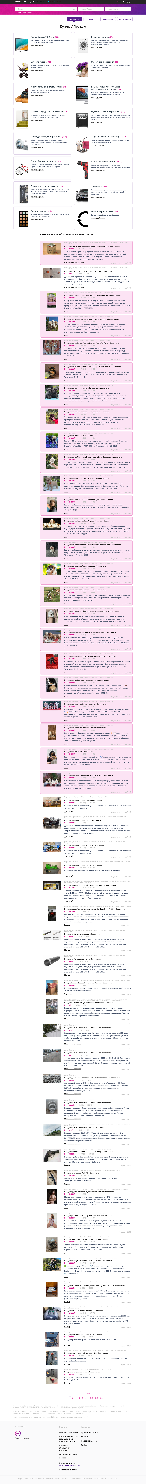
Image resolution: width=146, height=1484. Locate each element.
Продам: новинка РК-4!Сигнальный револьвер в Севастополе (88, 1151)
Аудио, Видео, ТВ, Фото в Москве (89, 1236)
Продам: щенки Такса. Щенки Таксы (78, 752)
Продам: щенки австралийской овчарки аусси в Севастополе (88, 775)
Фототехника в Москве (106, 1236)
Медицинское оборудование (52, 142)
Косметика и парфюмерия (40, 216)
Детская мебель (36, 67)
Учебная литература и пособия (47, 90)
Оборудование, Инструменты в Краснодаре (94, 816)
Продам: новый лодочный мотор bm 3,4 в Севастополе (86, 1353)
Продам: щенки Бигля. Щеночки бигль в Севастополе (85, 590)
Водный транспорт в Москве (101, 1350)
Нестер (67, 1302)
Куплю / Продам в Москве (71, 292)
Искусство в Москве (101, 1189)
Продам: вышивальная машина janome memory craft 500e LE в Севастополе (94, 1286)
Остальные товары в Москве (103, 1149)
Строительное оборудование (102, 167)
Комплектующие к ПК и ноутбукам (111, 92)
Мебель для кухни (37, 117)
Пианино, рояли (103, 115)
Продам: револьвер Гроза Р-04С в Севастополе (83, 1334)
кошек (15, 1413)
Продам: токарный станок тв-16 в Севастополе (83, 865)
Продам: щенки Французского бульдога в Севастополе (86, 388)
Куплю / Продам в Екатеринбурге (73, 242)
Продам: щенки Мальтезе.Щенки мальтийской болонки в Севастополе (93, 457)
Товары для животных (99, 67)
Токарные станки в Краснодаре (81, 818)
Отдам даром (96, 215)
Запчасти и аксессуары (99, 190)
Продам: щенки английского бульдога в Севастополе (85, 704)
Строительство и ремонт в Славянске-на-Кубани (100, 1024)
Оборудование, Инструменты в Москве (90, 1170)
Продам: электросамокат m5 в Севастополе (82, 1372)
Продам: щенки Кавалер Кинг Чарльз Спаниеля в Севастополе (89, 521)
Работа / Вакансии (125, 19)
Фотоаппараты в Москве (121, 1236)
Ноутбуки (94, 92)
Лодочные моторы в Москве (118, 1350)
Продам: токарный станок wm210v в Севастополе (84, 845)
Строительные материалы (101, 165)
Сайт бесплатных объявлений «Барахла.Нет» (51, 1478)
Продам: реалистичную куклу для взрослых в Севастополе (88, 1215)
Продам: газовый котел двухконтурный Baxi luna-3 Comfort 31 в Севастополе (95, 909)
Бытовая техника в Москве (87, 906)
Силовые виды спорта (61, 165)
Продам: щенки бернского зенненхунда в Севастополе (86, 680)
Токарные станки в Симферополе (83, 882)
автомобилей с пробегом (106, 1411)
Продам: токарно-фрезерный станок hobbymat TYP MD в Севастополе (92, 885)
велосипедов (58, 1413)
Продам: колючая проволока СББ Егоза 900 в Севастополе (87, 1103)
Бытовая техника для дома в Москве (106, 1282)
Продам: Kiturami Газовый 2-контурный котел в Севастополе (88, 983)
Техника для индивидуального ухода (109, 42)
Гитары (94, 115)
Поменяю (115, 215)
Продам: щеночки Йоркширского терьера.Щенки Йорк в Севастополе (92, 367)
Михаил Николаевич (72, 1019)
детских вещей (36, 1413)
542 (91, 1398)
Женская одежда (98, 140)
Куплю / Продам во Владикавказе (73, 930)
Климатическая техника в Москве (105, 906)
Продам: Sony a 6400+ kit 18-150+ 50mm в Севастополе (86, 1239)
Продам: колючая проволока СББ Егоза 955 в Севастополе (87, 1028)
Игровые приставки (45, 42)
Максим (67, 950)
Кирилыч (68, 925)
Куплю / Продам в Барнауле (71, 796)
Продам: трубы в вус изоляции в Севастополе (82, 959)
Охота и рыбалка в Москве (108, 1307)
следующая (85, 1393)
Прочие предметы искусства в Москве (118, 1189)
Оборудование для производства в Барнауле (117, 796)
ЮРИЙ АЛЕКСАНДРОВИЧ (74, 262)
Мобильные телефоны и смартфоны (44, 189)
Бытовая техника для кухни (101, 40)
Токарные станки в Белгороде (80, 843)
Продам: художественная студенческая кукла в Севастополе (89, 1192)
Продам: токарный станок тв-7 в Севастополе (82, 820)
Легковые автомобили (109, 192)
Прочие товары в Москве (87, 1149)
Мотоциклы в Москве (114, 1258)
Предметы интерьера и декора (42, 115)
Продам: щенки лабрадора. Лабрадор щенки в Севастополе (88, 499)
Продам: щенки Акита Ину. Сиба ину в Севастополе (85, 728)
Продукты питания (52, 214)
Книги (33, 90)
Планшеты (116, 95)
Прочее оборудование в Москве (111, 1170)
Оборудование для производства (43, 140)
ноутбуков (81, 1413)
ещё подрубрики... (37, 45)
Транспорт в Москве (85, 1258)
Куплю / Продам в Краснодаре (72, 816)
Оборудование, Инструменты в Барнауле (92, 796)
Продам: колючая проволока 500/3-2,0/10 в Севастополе (86, 1128)
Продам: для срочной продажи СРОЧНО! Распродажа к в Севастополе (92, 1078)
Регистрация (127, 2)
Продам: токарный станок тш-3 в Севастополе (83, 800)
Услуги (91, 19)
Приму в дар (106, 215)
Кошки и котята (109, 65)
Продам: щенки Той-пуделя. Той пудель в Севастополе (86, 412)
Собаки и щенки (97, 65)
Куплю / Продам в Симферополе (73, 881)
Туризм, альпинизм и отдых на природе (45, 167)
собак (125, 1411)
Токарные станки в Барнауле (74, 798)
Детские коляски (50, 65)
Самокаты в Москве (106, 1369)
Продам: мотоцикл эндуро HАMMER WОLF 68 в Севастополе (88, 1261)
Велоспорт (34, 165)
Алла (66, 311)
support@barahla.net (69, 1465)
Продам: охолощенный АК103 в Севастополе (82, 1173)
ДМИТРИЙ (68, 811)
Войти (119, 2)
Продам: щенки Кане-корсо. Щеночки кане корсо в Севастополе (90, 656)
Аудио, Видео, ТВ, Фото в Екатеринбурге (95, 242)
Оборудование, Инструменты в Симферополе (96, 881)
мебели (119, 1411)
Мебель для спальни (51, 117)
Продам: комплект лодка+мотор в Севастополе (83, 1311)
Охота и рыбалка (45, 165)
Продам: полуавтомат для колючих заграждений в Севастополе (90, 1003)
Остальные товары (38, 214)
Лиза (66, 1208)
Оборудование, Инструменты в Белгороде (93, 841)
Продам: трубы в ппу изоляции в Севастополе (83, 934)
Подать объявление (54, 2)
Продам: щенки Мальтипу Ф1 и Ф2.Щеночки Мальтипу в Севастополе (92, 295)
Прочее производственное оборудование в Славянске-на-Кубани (104, 1000)
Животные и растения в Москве (88, 292)
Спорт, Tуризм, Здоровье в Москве (89, 1307)
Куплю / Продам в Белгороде (72, 841)
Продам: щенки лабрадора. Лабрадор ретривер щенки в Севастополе (92, 545)
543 (96, 1398)
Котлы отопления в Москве (123, 906)
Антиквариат (65, 214)
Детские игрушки (62, 65)
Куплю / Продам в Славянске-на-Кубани (75, 999)
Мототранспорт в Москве (100, 1258)
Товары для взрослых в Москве (104, 1213)
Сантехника (115, 165)
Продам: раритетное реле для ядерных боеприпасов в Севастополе (92, 246)
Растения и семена (123, 65)
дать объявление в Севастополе (45, 1411)
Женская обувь (123, 140)
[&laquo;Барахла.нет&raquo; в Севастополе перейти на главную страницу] (20, 1)
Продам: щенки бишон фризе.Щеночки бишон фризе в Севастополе (92, 611)
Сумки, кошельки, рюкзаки (101, 142)
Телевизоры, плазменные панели (53, 40)
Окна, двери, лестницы (121, 167)
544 (101, 1398)
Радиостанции (40, 194)
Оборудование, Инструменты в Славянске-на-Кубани (102, 999)
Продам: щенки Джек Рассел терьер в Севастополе (85, 566)
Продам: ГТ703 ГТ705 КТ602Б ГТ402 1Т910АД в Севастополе (88, 271)
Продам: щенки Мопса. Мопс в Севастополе (81, 436)
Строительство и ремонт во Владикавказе (96, 930)
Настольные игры (43, 92)
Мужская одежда (111, 140)
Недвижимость (108, 19)
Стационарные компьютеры (101, 95)
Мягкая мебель (59, 115)
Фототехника (35, 40)
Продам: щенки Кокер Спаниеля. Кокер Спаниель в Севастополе (90, 632)
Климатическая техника (100, 44)
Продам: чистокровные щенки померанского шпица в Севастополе (91, 319)
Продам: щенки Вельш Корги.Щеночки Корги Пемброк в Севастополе (92, 343)
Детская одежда (37, 65)
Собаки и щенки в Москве (106, 292)
